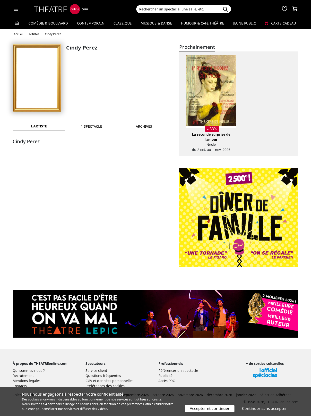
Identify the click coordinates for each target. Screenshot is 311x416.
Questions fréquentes (103, 375)
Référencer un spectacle (178, 370)
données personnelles (115, 380)
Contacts (20, 385)
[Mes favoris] (284, 9)
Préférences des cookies (105, 385)
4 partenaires (54, 404)
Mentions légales (27, 380)
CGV (89, 380)
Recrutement (23, 375)
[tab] (91, 126)
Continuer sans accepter (264, 408)
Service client (96, 370)
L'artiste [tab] (39, 126)
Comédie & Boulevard (48, 23)
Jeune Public (244, 23)
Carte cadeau (283, 23)
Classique (122, 23)
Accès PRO (166, 380)
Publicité (165, 375)
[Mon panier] (295, 9)
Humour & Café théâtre (202, 23)
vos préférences (132, 404)
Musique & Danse (156, 23)
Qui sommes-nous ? (29, 370)
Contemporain (90, 23)
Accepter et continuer (210, 408)
